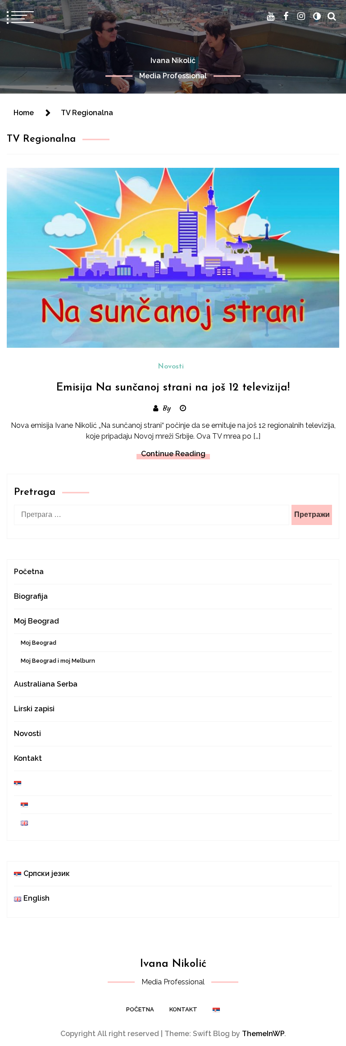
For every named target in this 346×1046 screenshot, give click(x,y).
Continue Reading (173, 453)
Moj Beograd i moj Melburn (58, 660)
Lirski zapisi (34, 709)
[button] (317, 16)
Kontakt (28, 758)
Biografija (31, 596)
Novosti (171, 366)
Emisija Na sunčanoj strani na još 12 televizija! (173, 387)
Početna (29, 571)
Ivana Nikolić (173, 60)
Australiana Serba (45, 684)
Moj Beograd (36, 621)
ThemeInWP (263, 1033)
